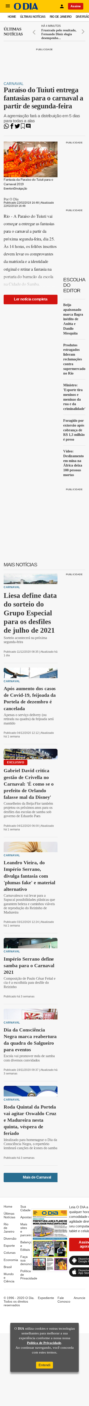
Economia (11, 1260)
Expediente (46, 1298)
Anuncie (79, 1298)
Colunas (10, 1252)
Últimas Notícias (32, 16)
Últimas (13, 31)
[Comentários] (28, 128)
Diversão (10, 1238)
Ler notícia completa (30, 299)
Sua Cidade (25, 1208)
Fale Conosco (64, 1299)
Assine (76, 6)
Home (12, 16)
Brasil (8, 1267)
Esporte (9, 1245)
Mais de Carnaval (37, 1177)
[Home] (26, 8)
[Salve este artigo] (23, 128)
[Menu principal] (8, 6)
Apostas (26, 1217)
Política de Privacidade (44, 1343)
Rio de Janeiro (61, 16)
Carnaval (14, 84)
